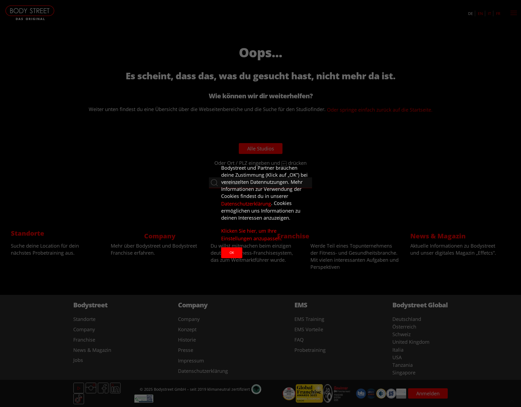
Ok (232, 252)
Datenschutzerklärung (246, 203)
